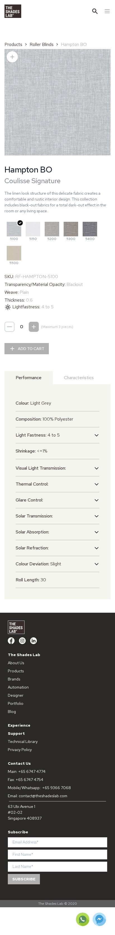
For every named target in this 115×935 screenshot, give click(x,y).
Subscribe (23, 879)
